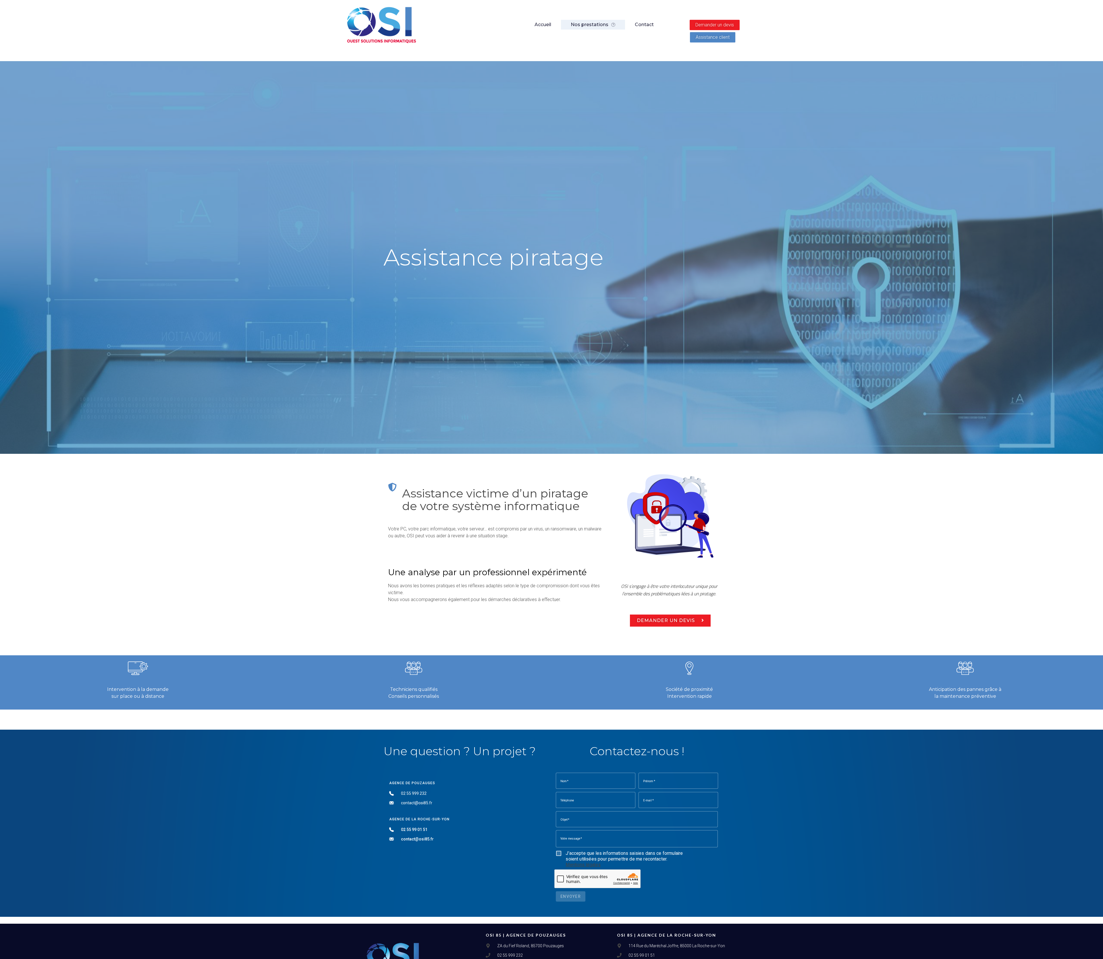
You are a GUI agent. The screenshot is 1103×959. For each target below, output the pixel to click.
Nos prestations (589, 24)
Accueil (543, 24)
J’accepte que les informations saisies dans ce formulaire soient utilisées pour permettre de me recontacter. (624, 858)
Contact (644, 24)
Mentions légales (583, 864)
